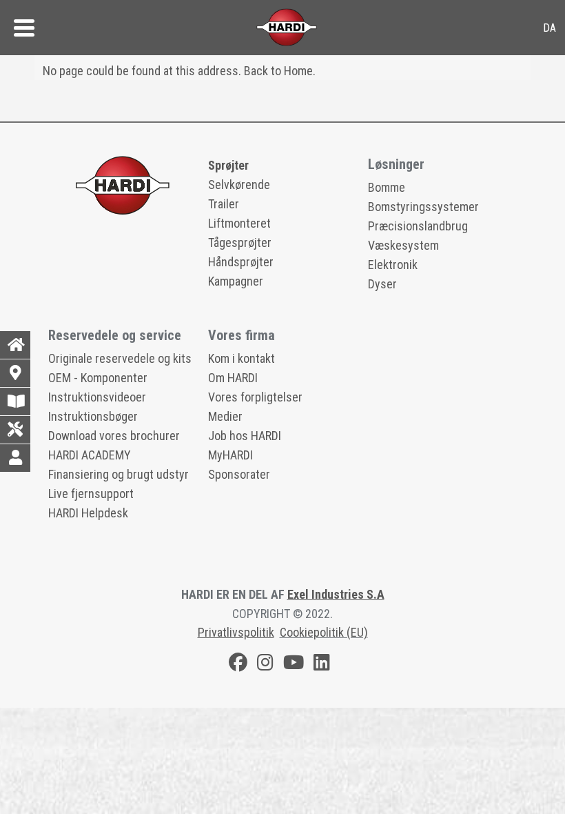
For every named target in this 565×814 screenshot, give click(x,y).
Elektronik (393, 264)
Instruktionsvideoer (97, 397)
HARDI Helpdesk (88, 513)
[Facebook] (238, 664)
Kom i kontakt (241, 358)
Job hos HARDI (244, 435)
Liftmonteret (239, 223)
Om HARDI (233, 377)
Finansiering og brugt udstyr (118, 474)
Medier (225, 416)
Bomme (386, 187)
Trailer (223, 204)
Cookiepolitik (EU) (324, 632)
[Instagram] (265, 664)
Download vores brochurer (114, 435)
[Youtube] (293, 664)
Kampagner (235, 281)
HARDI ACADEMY (89, 455)
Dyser (382, 284)
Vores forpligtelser (255, 397)
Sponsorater (239, 474)
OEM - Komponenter (97, 377)
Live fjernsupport (91, 493)
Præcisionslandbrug (418, 226)
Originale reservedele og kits (120, 358)
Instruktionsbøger (93, 416)
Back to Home (278, 70)
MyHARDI (230, 455)
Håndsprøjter (241, 262)
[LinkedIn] (322, 664)
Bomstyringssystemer (423, 206)
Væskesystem (403, 245)
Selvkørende (239, 184)
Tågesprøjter (239, 242)
